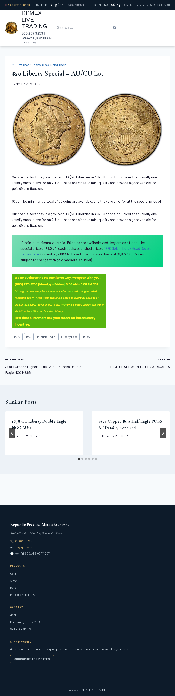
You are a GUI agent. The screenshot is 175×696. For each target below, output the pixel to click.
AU (29, 337)
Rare (13, 587)
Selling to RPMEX (20, 629)
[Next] (163, 433)
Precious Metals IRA (22, 594)
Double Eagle (46, 337)
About (14, 615)
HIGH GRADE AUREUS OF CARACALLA (140, 363)
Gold (13, 573)
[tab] (79, 459)
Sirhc (19, 83)
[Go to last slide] (12, 433)
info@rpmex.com (24, 547)
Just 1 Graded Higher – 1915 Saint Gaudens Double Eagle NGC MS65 (43, 366)
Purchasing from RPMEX (25, 622)
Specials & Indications (50, 64)
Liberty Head (68, 337)
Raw (86, 337)
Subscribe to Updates (32, 658)
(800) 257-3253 (24, 541)
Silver (13, 580)
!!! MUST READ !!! (22, 64)
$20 (17, 337)
